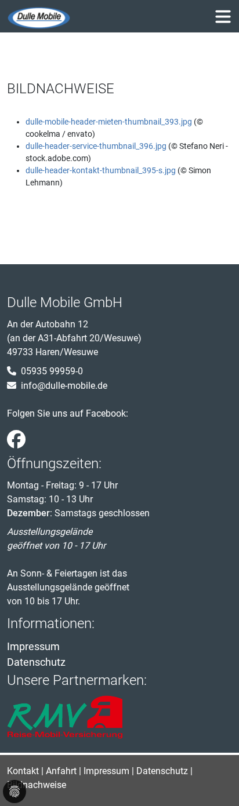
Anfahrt (61, 770)
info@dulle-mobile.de (64, 385)
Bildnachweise (36, 784)
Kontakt (23, 770)
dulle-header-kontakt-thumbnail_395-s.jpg (102, 170)
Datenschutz (36, 662)
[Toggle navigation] (222, 16)
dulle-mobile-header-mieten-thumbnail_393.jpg (110, 121)
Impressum (33, 646)
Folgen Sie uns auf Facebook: (67, 413)
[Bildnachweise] (39, 18)
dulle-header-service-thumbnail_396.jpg (97, 146)
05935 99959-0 (52, 371)
